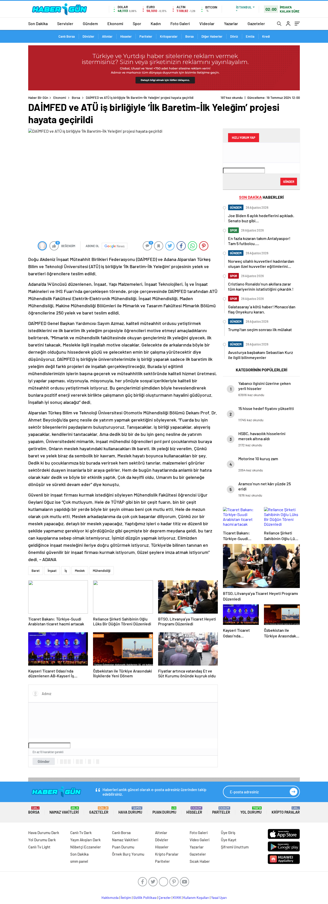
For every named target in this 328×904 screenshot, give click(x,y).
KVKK (177, 898)
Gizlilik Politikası (145, 898)
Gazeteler (256, 23)
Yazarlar (231, 23)
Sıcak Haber (200, 861)
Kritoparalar (169, 36)
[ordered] (77, 761)
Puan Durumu (164, 810)
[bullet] (81, 761)
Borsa (189, 36)
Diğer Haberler (211, 36)
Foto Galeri (180, 23)
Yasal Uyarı (219, 898)
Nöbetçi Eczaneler (85, 847)
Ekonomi (115, 23)
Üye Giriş (228, 832)
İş (66, 571)
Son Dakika (38, 23)
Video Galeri (199, 839)
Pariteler (145, 36)
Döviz (234, 36)
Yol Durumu (251, 810)
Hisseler (126, 36)
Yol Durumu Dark (42, 839)
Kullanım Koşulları (196, 898)
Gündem (90, 23)
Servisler (65, 23)
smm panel (79, 861)
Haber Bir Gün (38, 98)
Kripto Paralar (286, 810)
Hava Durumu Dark (43, 832)
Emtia (250, 36)
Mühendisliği (101, 571)
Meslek (80, 571)
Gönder (44, 761)
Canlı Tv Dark (81, 832)
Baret (36, 571)
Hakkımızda (110, 898)
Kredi (266, 36)
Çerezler (165, 898)
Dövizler (88, 36)
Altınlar (107, 36)
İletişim (126, 898)
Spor (137, 23)
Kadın (156, 23)
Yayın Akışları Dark (85, 839)
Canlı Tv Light (39, 847)
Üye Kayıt (229, 839)
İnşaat (52, 571)
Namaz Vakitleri (64, 810)
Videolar (206, 23)
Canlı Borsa (66, 36)
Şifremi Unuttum (235, 847)
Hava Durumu (130, 810)
